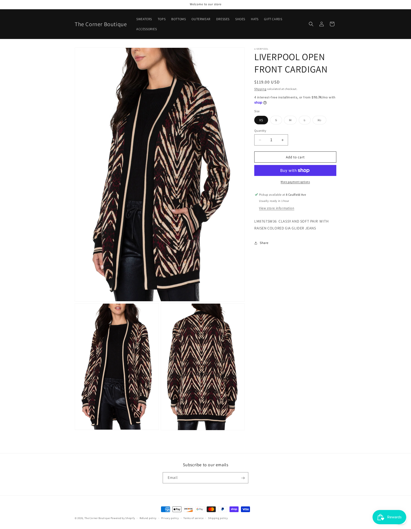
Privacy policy (170, 517)
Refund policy (148, 517)
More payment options (295, 182)
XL (322, 121)
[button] (311, 24)
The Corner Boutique (97, 518)
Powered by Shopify (123, 518)
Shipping (260, 89)
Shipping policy (218, 517)
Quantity (260, 131)
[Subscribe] (243, 478)
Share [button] (264, 243)
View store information (276, 208)
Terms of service (193, 517)
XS (261, 120)
